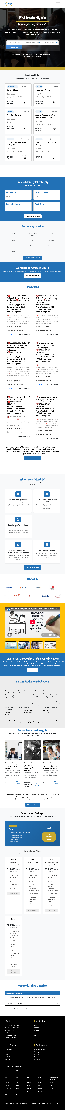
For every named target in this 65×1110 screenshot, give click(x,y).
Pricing (36, 1054)
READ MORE (18, 783)
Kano (51, 1082)
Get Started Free (49, 836)
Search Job (14, 47)
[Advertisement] (34, 170)
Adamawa (19, 1071)
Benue (18, 1074)
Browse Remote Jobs (32, 275)
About (36, 1025)
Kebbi (18, 1085)
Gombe (7, 1082)
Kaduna (40, 1082)
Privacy (36, 1030)
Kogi (28, 1085)
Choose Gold (51, 910)
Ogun (29, 1088)
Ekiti (28, 1077)
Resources (37, 1059)
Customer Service (39, 1049)
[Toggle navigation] (58, 4)
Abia (6, 1071)
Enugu (40, 1077)
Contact (36, 1028)
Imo (17, 1082)
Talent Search (38, 1057)
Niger (17, 1088)
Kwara (40, 1085)
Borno (29, 1074)
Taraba (52, 1092)
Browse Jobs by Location (32, 258)
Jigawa (29, 1082)
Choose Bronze (13, 893)
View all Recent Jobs (32, 567)
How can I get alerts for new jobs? (16, 1009)
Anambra (41, 1071)
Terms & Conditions (40, 1033)
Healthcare (8, 1054)
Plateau (18, 1092)
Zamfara (18, 1095)
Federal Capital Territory (54, 1078)
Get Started (32, 670)
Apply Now (25, 101)
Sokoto (40, 1092)
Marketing (8, 1057)
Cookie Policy (56, 1103)
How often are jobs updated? (15, 1003)
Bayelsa (7, 1074)
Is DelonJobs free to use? (14, 993)
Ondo (40, 1088)
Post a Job (37, 1052)
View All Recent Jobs (32, 458)
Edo (17, 1077)
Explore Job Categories (32, 216)
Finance (7, 1052)
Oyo (6, 1092)
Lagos (51, 1085)
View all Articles (32, 805)
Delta (51, 1074)
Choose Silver (32, 910)
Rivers (29, 1092)
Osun (51, 1088)
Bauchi (52, 1071)
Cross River (41, 1074)
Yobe (6, 1095)
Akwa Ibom (30, 1071)
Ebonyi (7, 1077)
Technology (8, 1049)
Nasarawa (8, 1088)
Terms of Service (46, 1103)
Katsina (7, 1085)
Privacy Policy (36, 1103)
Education (8, 1059)
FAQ (35, 1035)
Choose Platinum (13, 972)
